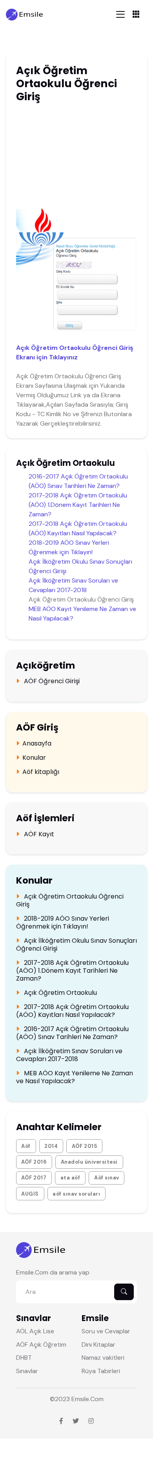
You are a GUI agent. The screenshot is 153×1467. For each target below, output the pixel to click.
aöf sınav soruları (76, 1193)
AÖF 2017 (33, 1177)
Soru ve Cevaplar (106, 1331)
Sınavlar (27, 1371)
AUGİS (30, 1193)
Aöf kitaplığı (40, 772)
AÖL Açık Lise (35, 1331)
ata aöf (70, 1177)
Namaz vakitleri (103, 1357)
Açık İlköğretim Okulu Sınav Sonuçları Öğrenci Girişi (76, 945)
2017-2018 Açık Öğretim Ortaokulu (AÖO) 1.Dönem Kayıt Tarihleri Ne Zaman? (78, 504)
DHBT (24, 1357)
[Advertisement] (77, 157)
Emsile (80, 1399)
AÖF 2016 (34, 1162)
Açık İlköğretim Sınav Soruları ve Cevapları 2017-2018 (69, 1055)
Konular (34, 758)
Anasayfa (36, 744)
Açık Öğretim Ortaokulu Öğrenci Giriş (70, 900)
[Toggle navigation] (120, 14)
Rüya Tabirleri (101, 1371)
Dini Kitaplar (98, 1344)
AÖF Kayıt (38, 834)
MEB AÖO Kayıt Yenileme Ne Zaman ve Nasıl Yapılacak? (74, 1077)
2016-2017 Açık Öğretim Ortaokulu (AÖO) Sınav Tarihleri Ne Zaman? (72, 1033)
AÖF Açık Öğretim (41, 1344)
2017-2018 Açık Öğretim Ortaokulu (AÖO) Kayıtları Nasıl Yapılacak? (72, 1011)
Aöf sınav (106, 1177)
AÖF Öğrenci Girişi (51, 681)
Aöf (26, 1146)
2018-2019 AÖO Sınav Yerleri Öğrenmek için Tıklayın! (62, 923)
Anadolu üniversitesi (89, 1162)
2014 (51, 1146)
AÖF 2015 (84, 1146)
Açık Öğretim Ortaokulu (59, 993)
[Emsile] (25, 14)
